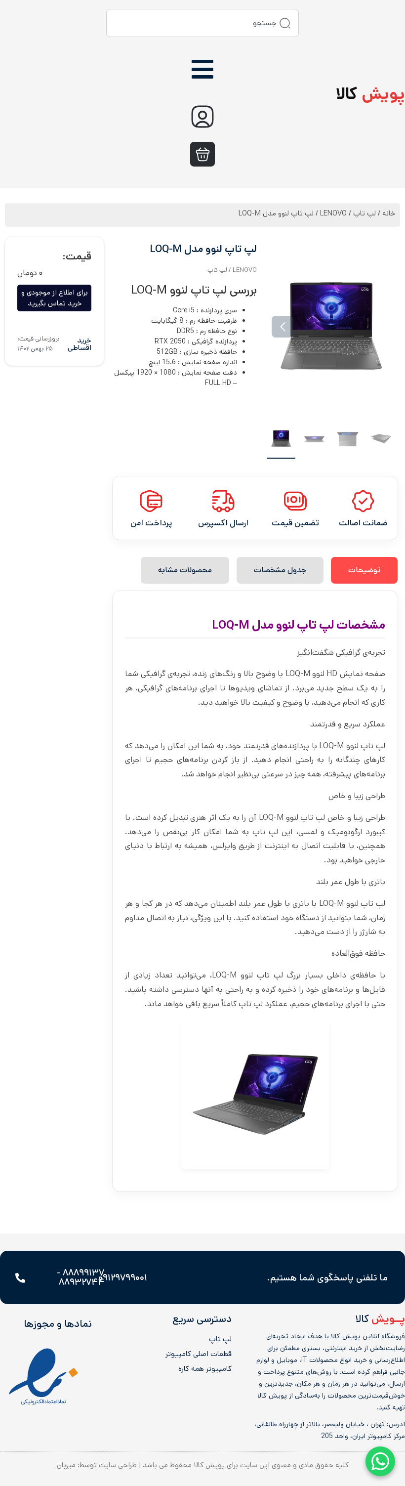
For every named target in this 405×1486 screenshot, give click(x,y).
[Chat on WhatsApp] (380, 1461)
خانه (388, 213)
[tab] (364, 570)
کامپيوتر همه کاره (205, 1369)
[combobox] (202, 23)
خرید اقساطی (79, 344)
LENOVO (333, 213)
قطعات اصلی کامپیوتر (198, 1354)
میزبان (66, 1465)
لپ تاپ (364, 213)
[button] (379, 327)
